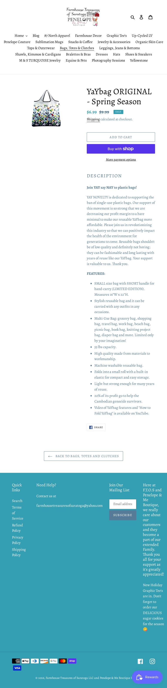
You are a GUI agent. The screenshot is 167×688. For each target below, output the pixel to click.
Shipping (93, 119)
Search (17, 500)
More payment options (121, 159)
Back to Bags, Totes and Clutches (87, 456)
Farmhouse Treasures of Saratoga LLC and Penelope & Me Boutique (88, 678)
